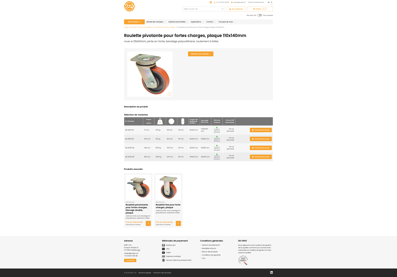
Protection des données (162, 273)
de (269, 2)
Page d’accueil (130, 27)
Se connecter (237, 9)
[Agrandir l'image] (150, 74)
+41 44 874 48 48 (131, 256)
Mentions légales (145, 273)
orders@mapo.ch (239, 2)
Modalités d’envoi (209, 248)
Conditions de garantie (211, 255)
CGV (204, 258)
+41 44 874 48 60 (222, 2)
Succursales (130, 260)
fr (271, 2)
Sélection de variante (200, 54)
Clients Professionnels (256, 2)
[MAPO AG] (129, 6)
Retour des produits (210, 251)
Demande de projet (262, 130)
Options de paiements (211, 245)
